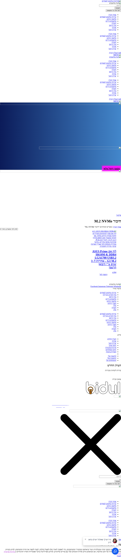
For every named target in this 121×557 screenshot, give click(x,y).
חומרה (114, 23)
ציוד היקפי (112, 25)
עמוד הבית (112, 15)
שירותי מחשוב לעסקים (108, 17)
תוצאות (117, 8)
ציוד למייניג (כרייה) (109, 295)
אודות (114, 27)
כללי (114, 305)
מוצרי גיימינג (112, 303)
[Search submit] (120, 479)
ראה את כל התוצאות (113, 10)
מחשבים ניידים (111, 21)
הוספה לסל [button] (103, 275)
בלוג (114, 310)
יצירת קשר (112, 30)
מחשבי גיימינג (111, 19)
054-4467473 (109, 374)
